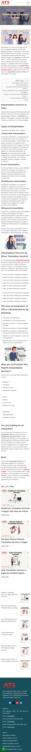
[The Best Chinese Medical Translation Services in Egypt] (25, 611)
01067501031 (11, 727)
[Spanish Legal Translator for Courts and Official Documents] (25, 665)
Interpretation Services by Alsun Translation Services (16, 87)
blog (15, 21)
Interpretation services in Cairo (19, 83)
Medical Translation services (11, 743)
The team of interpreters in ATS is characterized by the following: (14, 91)
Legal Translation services (10, 738)
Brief (26, 100)
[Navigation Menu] (28, 3)
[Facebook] (10, 702)
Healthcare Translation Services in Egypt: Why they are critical (9, 594)
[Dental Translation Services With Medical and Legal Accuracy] (25, 651)
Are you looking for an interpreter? (19, 98)
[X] (13, 702)
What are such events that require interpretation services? (15, 95)
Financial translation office (10, 741)
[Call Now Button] (4, 749)
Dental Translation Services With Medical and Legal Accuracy (9, 648)
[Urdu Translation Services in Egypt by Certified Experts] (25, 625)
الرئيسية (7, 9)
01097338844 (11, 721)
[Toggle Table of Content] (26, 80)
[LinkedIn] (21, 702)
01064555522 (11, 716)
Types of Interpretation (21, 85)
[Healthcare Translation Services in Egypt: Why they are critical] (25, 598)
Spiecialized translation (9, 735)
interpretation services (22, 260)
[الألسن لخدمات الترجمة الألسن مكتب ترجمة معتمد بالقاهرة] (5, 3)
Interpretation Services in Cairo (11, 746)
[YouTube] (17, 702)
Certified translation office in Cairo (12, 749)
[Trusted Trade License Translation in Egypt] (25, 638)
